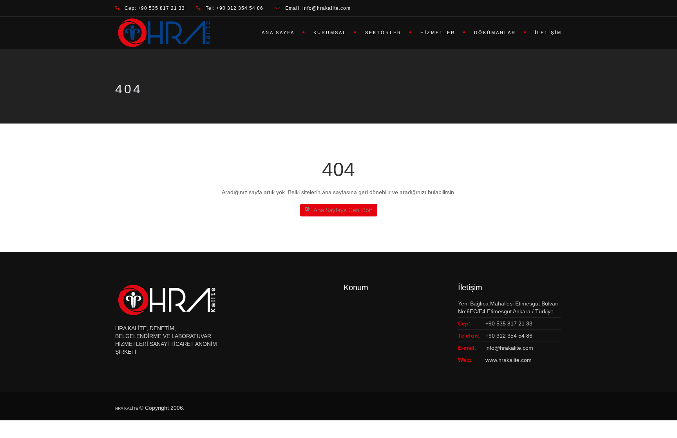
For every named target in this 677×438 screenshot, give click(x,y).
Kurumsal (329, 32)
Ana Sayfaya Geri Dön (343, 210)
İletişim (548, 32)
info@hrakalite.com (509, 348)
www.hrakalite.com (508, 360)
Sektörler (383, 32)
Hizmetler (437, 32)
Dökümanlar (495, 32)
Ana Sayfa (278, 32)
